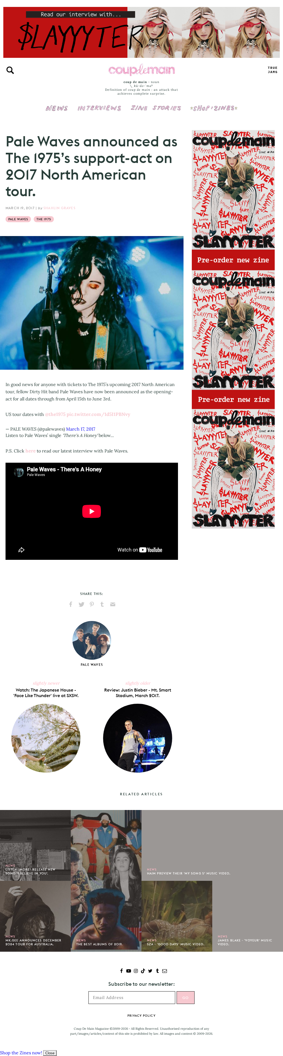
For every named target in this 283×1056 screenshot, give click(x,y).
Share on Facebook (70, 604)
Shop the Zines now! (21, 1052)
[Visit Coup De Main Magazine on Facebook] (121, 971)
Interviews (99, 104)
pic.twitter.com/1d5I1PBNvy (98, 414)
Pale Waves (18, 219)
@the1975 (55, 414)
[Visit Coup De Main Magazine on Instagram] (135, 971)
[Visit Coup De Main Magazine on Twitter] (150, 971)
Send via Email (112, 604)
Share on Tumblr (102, 604)
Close (49, 1053)
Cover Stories (156, 104)
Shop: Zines (213, 104)
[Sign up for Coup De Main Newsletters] (164, 971)
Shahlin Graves (59, 208)
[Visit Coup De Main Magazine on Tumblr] (157, 971)
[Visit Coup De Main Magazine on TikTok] (143, 971)
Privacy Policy (141, 1016)
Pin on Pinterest (91, 604)
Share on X (81, 604)
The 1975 (43, 219)
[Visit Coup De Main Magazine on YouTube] (128, 971)
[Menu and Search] (10, 70)
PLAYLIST (273, 70)
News (56, 111)
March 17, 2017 (80, 429)
